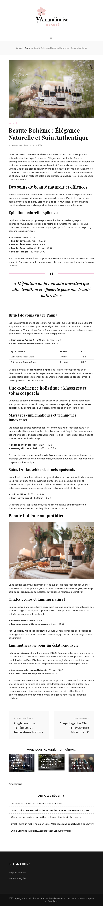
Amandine (17, 145)
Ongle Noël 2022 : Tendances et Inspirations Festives (81, 765)
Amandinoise (30, 898)
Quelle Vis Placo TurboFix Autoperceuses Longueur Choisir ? (42, 830)
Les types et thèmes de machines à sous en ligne (36, 803)
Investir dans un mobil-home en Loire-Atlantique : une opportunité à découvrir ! (52, 824)
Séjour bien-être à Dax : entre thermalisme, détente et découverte (46, 817)
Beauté (13, 123)
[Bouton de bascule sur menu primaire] (51, 38)
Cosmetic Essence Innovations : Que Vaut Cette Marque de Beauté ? (51, 763)
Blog (51, 755)
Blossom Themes (77, 898)
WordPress (53, 901)
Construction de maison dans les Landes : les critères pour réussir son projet (50, 810)
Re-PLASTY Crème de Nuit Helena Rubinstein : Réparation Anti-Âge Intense (21, 762)
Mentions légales (17, 878)
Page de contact (17, 872)
